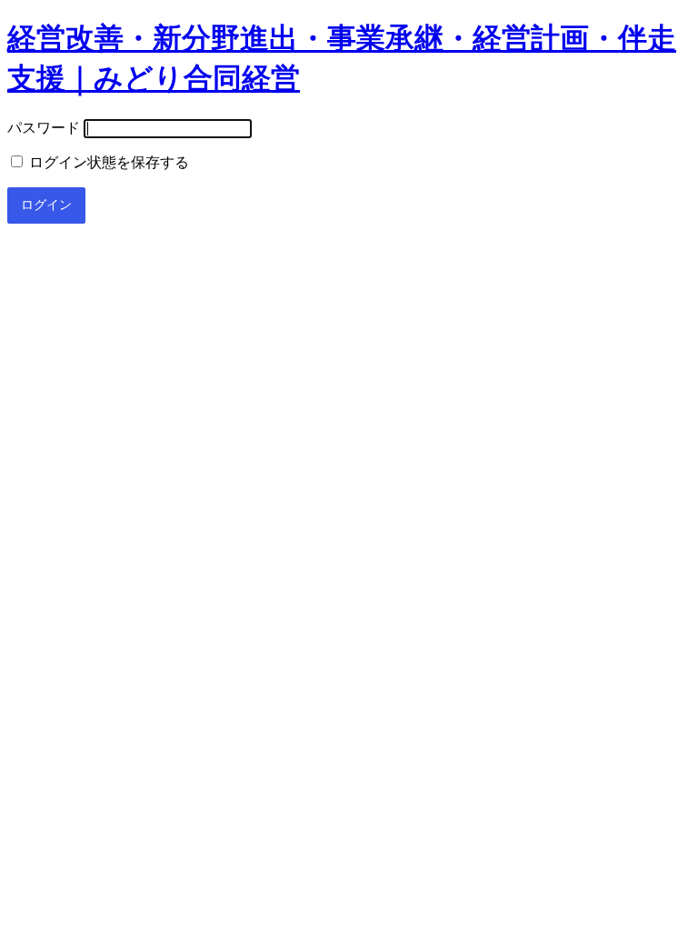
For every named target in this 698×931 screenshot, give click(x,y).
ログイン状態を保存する (107, 162)
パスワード (43, 127)
